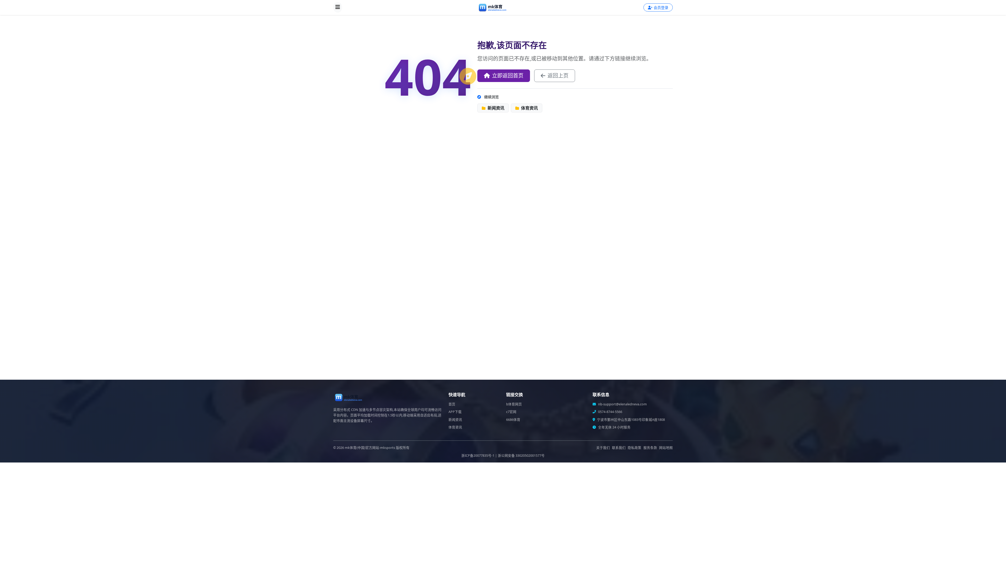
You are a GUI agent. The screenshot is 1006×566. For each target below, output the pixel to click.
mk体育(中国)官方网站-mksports (370, 447)
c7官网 (511, 412)
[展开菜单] (337, 7)
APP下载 (455, 412)
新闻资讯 (495, 108)
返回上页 (558, 75)
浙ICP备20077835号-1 (477, 455)
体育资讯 (529, 108)
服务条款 (650, 447)
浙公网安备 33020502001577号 (521, 455)
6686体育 (513, 419)
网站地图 (666, 447)
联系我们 (619, 447)
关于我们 (603, 447)
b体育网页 (514, 404)
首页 (452, 404)
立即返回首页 (507, 75)
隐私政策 (634, 447)
